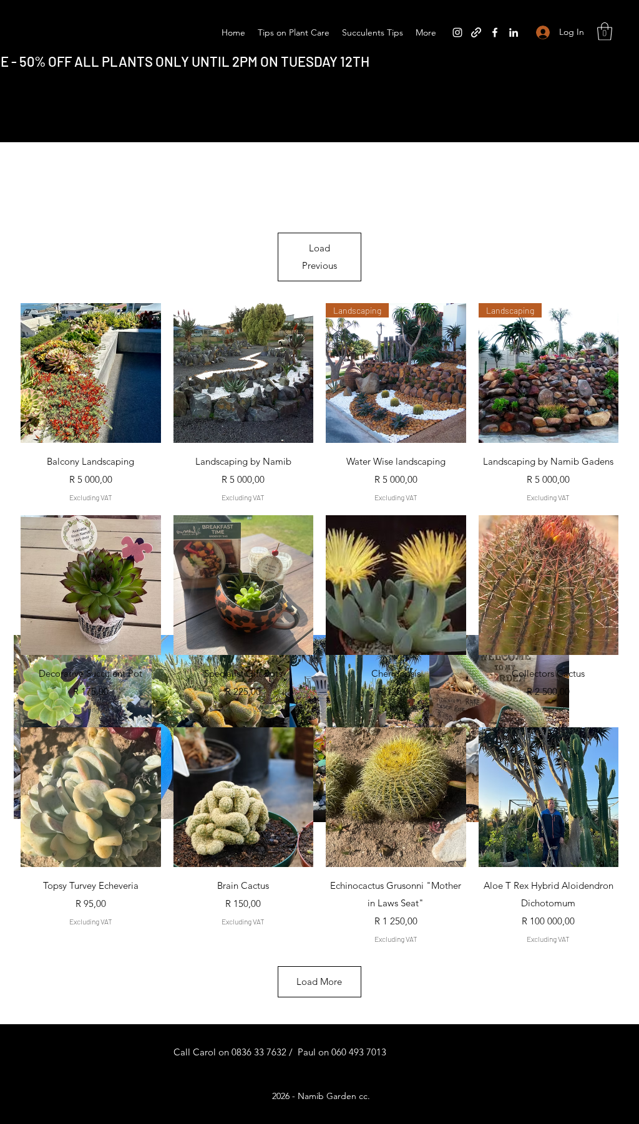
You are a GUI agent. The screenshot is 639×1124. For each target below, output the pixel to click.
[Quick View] (91, 373)
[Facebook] (495, 32)
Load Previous (319, 256)
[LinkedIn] (513, 32)
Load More (319, 981)
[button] (604, 31)
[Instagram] (457, 32)
